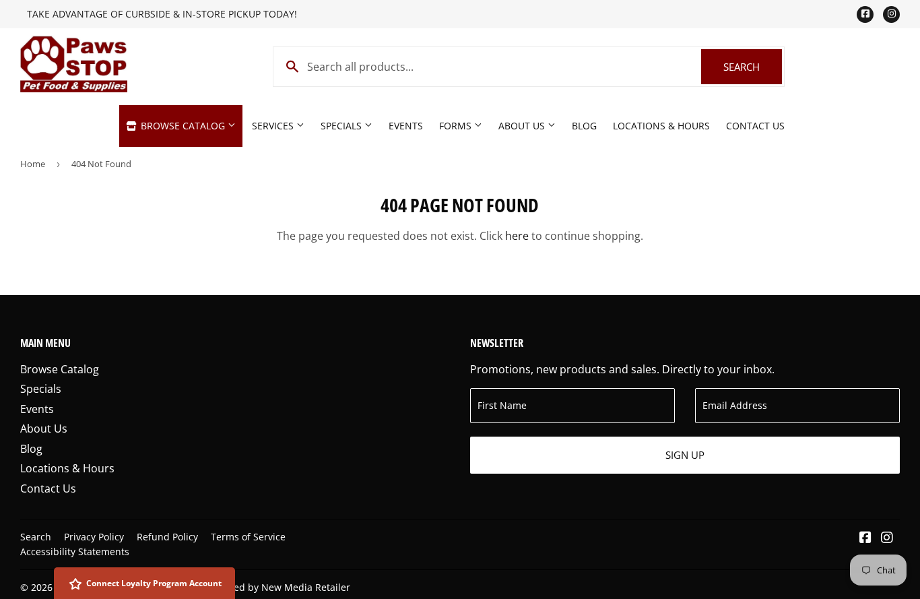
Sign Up (684, 455)
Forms (456, 125)
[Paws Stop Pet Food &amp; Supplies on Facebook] (865, 538)
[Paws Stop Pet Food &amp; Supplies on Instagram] (887, 538)
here (517, 235)
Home (32, 164)
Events (406, 125)
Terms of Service (248, 536)
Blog (584, 125)
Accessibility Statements (74, 551)
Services (274, 125)
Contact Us (755, 125)
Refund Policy (167, 536)
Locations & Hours (661, 125)
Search (752, 66)
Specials (342, 125)
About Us (523, 125)
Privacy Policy (94, 536)
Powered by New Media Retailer (278, 587)
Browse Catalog (183, 125)
